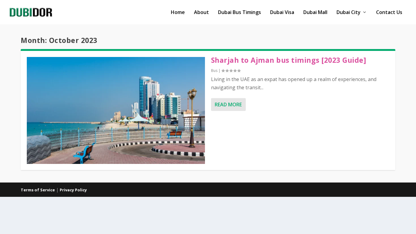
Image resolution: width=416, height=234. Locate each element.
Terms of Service (38, 190)
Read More (228, 104)
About (201, 13)
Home (178, 13)
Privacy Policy (73, 190)
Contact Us (389, 13)
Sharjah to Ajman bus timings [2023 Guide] (288, 60)
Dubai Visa (282, 13)
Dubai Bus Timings (239, 13)
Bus (214, 70)
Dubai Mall (315, 13)
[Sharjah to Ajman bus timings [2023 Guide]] (116, 110)
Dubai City (349, 13)
